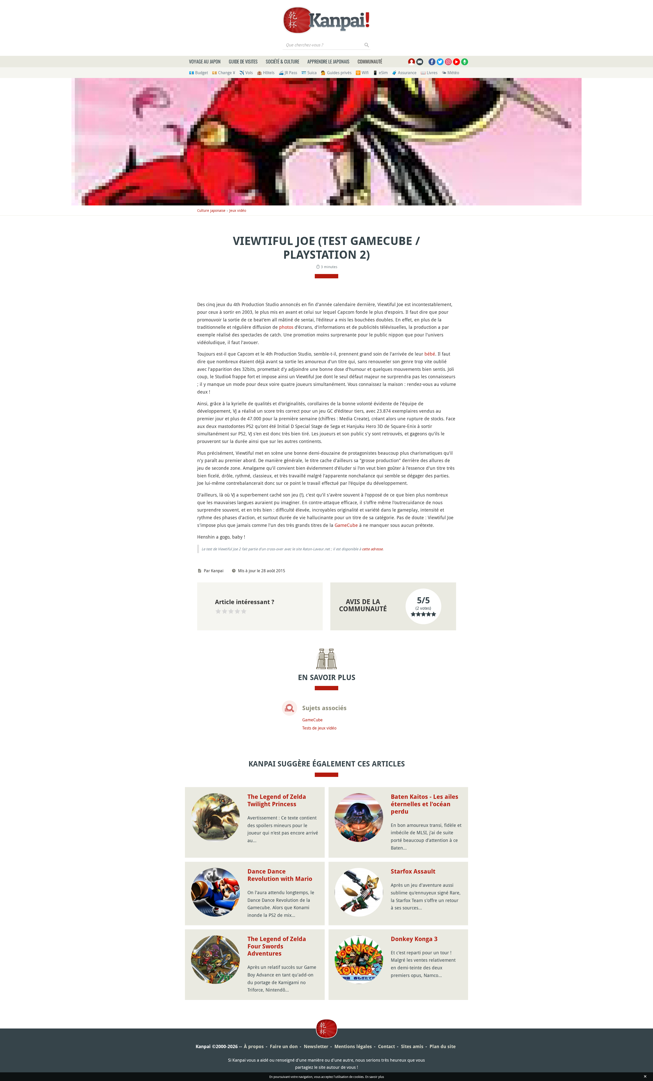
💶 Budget (198, 72)
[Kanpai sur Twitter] (440, 61)
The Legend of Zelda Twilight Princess (276, 800)
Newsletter (316, 1046)
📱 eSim (380, 72)
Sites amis (412, 1046)
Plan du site (443, 1046)
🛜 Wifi (362, 72)
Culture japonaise (211, 210)
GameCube (346, 525)
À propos (254, 1046)
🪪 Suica (309, 72)
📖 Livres (429, 72)
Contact (386, 1046)
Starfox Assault (413, 871)
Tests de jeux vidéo (319, 728)
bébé (429, 354)
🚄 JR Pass (288, 72)
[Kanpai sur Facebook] (432, 61)
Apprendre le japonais (328, 61)
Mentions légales (353, 1046)
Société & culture (282, 61)
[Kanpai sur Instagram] (448, 61)
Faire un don (284, 1046)
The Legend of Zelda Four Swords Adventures (276, 946)
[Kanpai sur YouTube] (456, 61)
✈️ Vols (246, 72)
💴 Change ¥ (223, 72)
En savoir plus (374, 1077)
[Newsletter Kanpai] (419, 61)
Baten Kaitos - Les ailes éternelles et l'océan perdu (424, 804)
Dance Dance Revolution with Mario (279, 875)
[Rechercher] (366, 45)
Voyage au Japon (205, 61)
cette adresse (372, 548)
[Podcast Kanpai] (464, 61)
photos (286, 327)
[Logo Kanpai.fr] (326, 20)
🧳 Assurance (404, 72)
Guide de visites (243, 61)
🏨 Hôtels (265, 72)
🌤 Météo (450, 72)
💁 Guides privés (336, 72)
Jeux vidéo (237, 210)
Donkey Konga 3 (414, 939)
